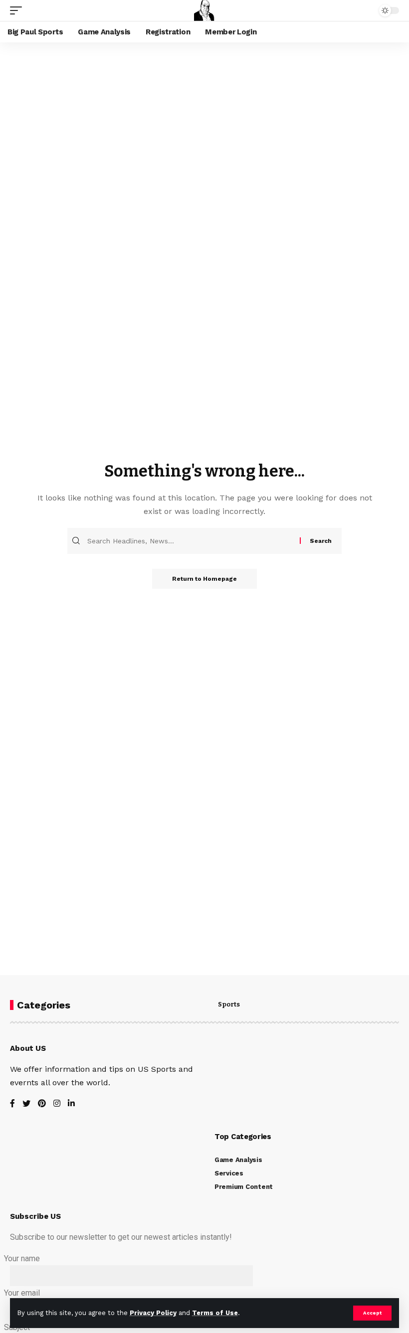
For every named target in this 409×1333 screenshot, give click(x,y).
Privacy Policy (153, 1313)
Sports (229, 1004)
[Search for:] (192, 541)
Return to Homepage (204, 578)
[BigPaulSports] (204, 10)
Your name (22, 1258)
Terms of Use (215, 1313)
